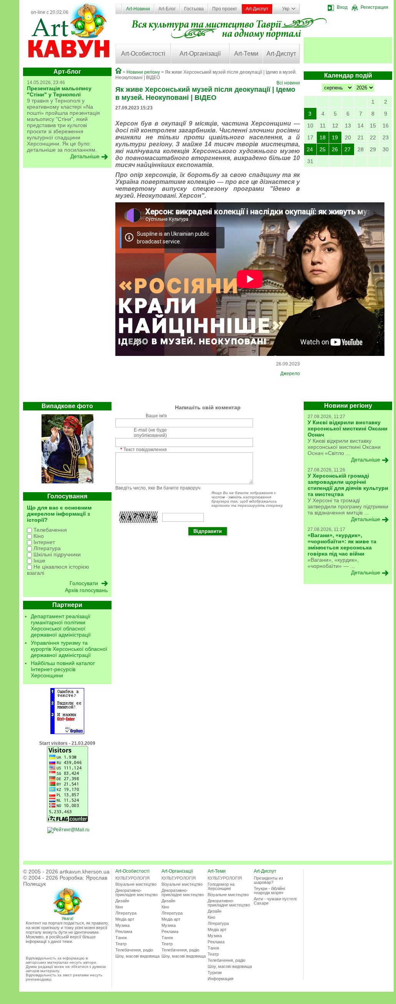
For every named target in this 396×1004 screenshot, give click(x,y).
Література (46, 548)
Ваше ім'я (156, 415)
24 (310, 149)
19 (335, 137)
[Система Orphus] (67, 732)
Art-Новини (138, 9)
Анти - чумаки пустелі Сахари (275, 900)
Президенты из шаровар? (268, 880)
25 (322, 149)
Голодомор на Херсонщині (221, 886)
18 (322, 137)
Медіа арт (124, 919)
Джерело (290, 373)
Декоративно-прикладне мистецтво (136, 892)
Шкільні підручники (56, 554)
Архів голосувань (86, 590)
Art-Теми (246, 53)
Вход (342, 7)
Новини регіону (143, 72)
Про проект (224, 9)
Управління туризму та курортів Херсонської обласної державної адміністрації (69, 649)
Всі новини (288, 83)
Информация (220, 978)
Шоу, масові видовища (137, 956)
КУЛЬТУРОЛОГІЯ (132, 878)
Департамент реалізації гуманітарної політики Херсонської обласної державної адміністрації (61, 625)
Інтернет (43, 542)
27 (347, 149)
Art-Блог (167, 9)
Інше (38, 560)
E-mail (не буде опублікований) (150, 432)
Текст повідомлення (143, 449)
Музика (122, 925)
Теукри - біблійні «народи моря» (269, 890)
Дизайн (122, 900)
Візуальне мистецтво (135, 884)
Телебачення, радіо (134, 950)
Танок (121, 937)
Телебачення (49, 530)
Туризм (215, 972)
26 (335, 149)
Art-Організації (200, 53)
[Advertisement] (67, 287)
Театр (120, 943)
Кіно (38, 536)
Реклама (123, 931)
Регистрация (374, 7)
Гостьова (194, 9)
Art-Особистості (143, 53)
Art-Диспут (257, 9)
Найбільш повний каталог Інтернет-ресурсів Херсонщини (63, 669)
